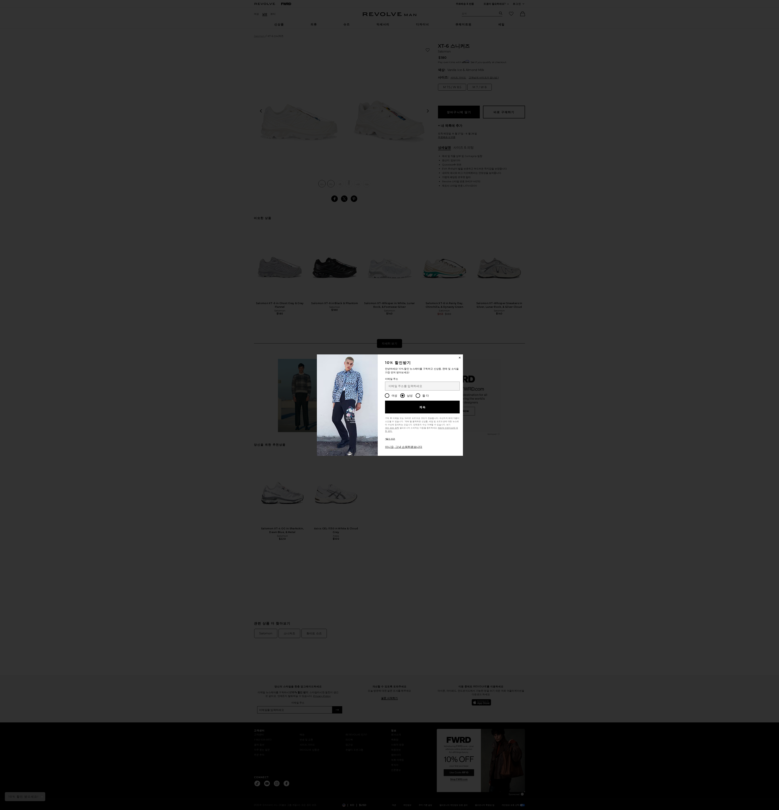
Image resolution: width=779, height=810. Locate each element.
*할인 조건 (390, 439)
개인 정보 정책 (392, 428)
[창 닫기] (459, 357)
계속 (422, 407)
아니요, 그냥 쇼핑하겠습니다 (403, 447)
